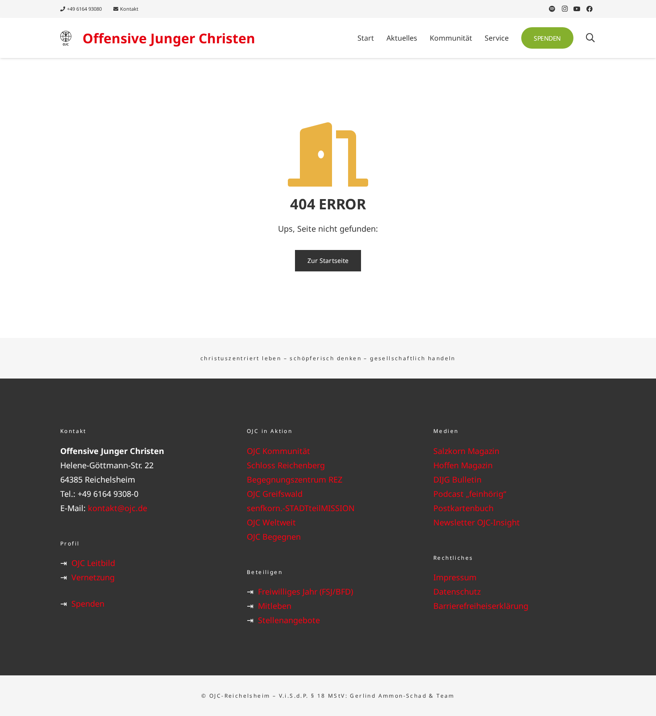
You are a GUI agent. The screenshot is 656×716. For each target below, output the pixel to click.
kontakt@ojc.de (117, 508)
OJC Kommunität (278, 450)
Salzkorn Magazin (466, 450)
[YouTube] (577, 9)
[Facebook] (589, 9)
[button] (421, 38)
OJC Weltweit (271, 522)
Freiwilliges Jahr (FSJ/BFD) (305, 591)
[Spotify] (552, 9)
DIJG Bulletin (457, 479)
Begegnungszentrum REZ (294, 479)
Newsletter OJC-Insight (476, 522)
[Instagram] (564, 9)
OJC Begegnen (274, 536)
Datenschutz (457, 591)
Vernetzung (93, 577)
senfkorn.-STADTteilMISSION (301, 508)
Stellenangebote (289, 620)
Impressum (455, 577)
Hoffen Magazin (463, 465)
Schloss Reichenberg (286, 465)
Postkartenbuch (463, 508)
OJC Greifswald (275, 493)
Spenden (87, 603)
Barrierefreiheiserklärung (480, 605)
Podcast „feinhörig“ (469, 493)
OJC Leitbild (93, 563)
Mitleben (274, 605)
